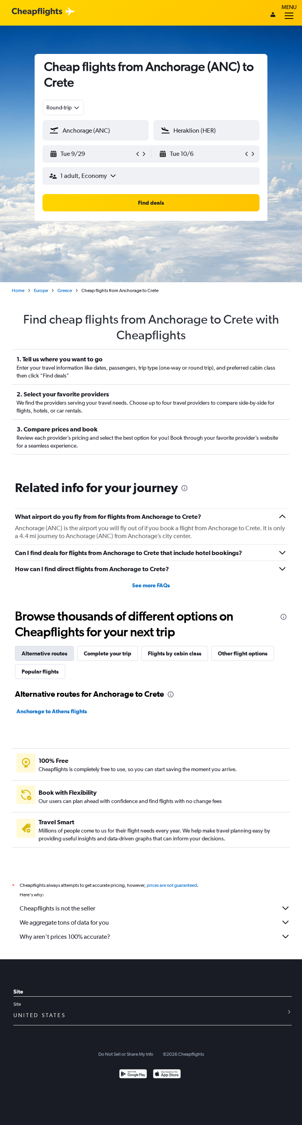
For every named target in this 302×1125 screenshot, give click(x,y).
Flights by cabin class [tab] (174, 653)
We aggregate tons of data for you (64, 922)
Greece (64, 290)
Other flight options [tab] (242, 653)
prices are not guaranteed (172, 885)
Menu (289, 7)
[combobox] (63, 107)
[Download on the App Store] (167, 1074)
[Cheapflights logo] (37, 12)
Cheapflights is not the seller (57, 908)
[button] (92, 154)
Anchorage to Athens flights (52, 711)
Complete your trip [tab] (107, 653)
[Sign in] (273, 15)
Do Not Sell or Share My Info (125, 1054)
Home (18, 290)
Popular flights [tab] (40, 671)
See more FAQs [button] (151, 585)
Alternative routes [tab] (44, 653)
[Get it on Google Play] (133, 1074)
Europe (41, 290)
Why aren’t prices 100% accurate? (65, 936)
